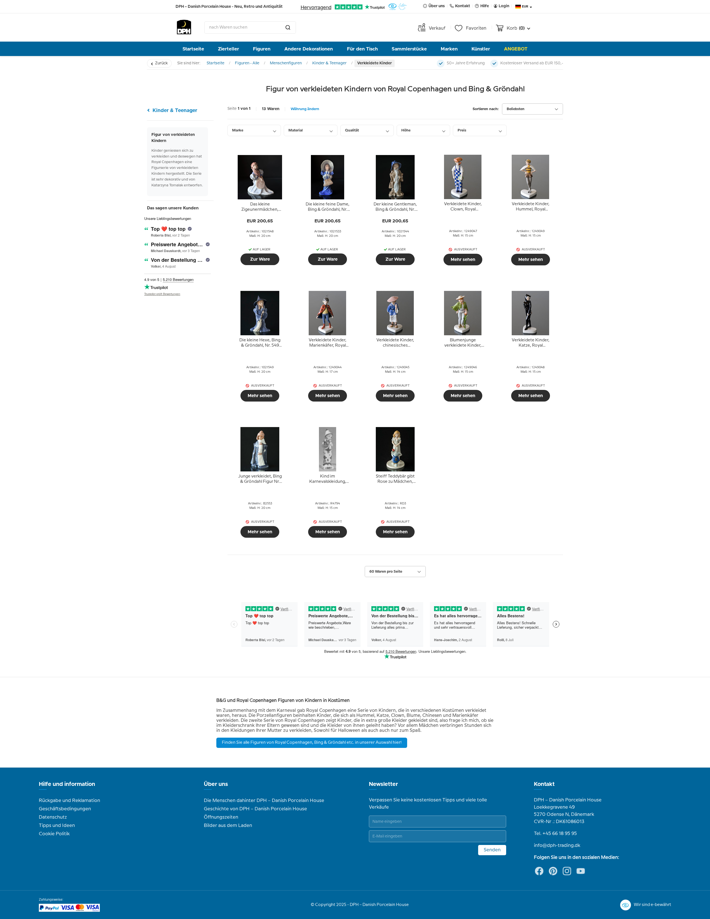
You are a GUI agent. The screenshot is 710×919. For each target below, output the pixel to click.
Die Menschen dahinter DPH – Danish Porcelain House (264, 800)
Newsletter (383, 784)
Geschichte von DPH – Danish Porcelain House (255, 809)
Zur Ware (260, 259)
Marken (449, 49)
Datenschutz (53, 817)
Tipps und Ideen (57, 825)
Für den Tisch (362, 49)
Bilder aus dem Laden (228, 825)
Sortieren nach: (486, 109)
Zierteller (228, 49)
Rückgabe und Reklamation (69, 800)
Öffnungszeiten (221, 817)
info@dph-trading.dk (557, 845)
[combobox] (250, 27)
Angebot (516, 49)
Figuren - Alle (247, 63)
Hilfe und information (67, 784)
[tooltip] (260, 207)
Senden (492, 850)
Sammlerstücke (409, 49)
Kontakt (544, 784)
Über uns (216, 784)
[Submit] (288, 27)
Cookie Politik (54, 834)
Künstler (480, 49)
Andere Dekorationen (308, 49)
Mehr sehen (463, 259)
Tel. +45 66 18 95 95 (555, 833)
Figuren (261, 49)
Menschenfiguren (286, 63)
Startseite (193, 49)
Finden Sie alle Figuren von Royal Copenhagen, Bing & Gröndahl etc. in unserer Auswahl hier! (312, 743)
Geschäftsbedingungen (65, 809)
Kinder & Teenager (329, 63)
